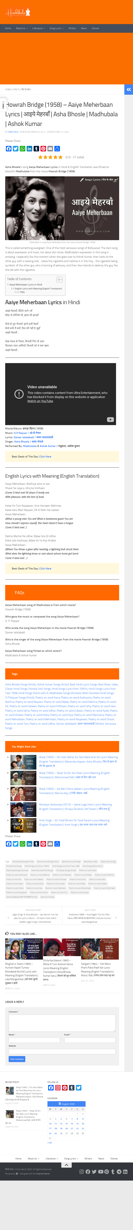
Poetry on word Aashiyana (76, 697)
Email (67, 1034)
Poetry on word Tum (17, 723)
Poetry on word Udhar (42, 723)
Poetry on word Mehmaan (41, 719)
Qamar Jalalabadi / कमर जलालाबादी (33, 437)
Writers (72, 28)
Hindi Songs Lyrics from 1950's (37, 866)
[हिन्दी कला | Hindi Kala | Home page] (18, 12)
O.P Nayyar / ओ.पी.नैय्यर (27, 433)
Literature (37, 28)
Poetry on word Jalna (17, 710)
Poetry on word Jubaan (70, 710)
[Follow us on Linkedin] (125, 1171)
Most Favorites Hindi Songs (98, 693)
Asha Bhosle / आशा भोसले (28, 441)
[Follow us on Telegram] (119, 1171)
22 (77, 1128)
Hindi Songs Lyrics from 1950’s (69, 688)
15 (77, 1123)
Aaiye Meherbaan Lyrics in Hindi (26, 284)
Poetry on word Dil (13, 879)
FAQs (22, 292)
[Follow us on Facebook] (88, 1171)
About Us (20, 28)
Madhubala (30, 446)
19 (61, 1128)
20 (66, 1128)
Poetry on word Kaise (96, 710)
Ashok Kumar (48, 446)
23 (83, 1128)
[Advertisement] (66, 58)
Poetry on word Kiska (37, 715)
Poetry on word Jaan (104, 706)
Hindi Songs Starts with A (33, 693)
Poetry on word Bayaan (29, 701)
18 (55, 1128)
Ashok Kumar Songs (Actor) (53, 684)
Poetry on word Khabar (97, 884)
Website (12, 1045)
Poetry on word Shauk (101, 719)
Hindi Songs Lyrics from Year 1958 (65, 866)
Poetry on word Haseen (23, 706)
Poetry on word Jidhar (43, 710)
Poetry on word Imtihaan (52, 706)
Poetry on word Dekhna (83, 701)
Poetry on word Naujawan (72, 719)
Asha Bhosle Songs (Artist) (20, 684)
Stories (95, 28)
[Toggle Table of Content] (58, 279)
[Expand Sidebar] (128, 89)
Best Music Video (108, 684)
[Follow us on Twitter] (94, 1171)
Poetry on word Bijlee (56, 701)
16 (83, 1123)
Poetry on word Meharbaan (80, 888)
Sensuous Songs (47, 897)
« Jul (49, 1142)
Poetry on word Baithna (39, 875)
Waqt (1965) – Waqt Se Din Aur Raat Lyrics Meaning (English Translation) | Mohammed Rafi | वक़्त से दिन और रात (23, 1117)
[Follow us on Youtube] (100, 1171)
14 (72, 1123)
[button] (3, 104)
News (84, 28)
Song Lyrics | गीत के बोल (17, 89)
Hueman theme (43, 1173)
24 (50, 1133)
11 (55, 1123)
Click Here (45, 456)
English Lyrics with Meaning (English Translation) (38, 288)
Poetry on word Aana (48, 697)
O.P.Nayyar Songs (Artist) (19, 697)
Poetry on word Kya (61, 715)
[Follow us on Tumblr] (112, 1171)
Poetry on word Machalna (89, 715)
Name (12, 1034)
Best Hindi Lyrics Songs (83, 684)
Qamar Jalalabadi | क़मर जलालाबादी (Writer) (80, 723)
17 (50, 1128)
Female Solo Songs (40, 688)
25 (55, 1133)
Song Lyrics (55, 28)
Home (8, 28)
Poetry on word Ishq (79, 706)
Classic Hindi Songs (16, 688)
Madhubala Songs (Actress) (65, 693)
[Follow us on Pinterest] (106, 1171)
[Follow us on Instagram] (81, 1171)
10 (50, 1123)
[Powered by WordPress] (17, 1174)
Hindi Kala (13, 132)
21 (72, 1128)
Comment (14, 1011)
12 (61, 1123)
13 (66, 1123)
